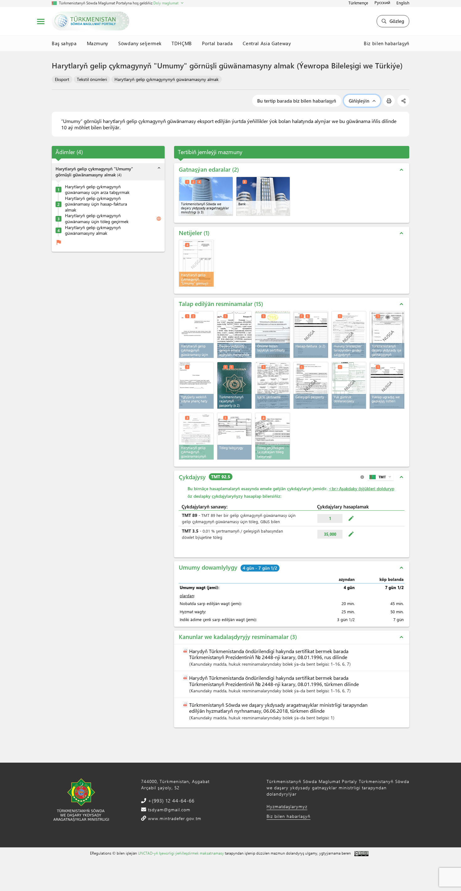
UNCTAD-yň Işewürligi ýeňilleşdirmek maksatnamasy (181, 853)
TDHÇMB (182, 43)
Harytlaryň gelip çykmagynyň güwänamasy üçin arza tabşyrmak (97, 190)
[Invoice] (310, 334)
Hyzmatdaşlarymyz (287, 806)
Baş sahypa (64, 43)
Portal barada (217, 43)
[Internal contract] (272, 385)
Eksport (62, 79)
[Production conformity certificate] (272, 334)
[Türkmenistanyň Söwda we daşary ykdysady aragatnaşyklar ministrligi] (206, 196)
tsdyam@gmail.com (168, 810)
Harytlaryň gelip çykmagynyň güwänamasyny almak (93, 230)
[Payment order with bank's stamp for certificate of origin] (272, 436)
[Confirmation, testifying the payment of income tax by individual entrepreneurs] (349, 334)
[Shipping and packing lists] (387, 385)
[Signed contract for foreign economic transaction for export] (234, 334)
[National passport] (234, 385)
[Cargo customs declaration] (349, 385)
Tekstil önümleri (92, 79)
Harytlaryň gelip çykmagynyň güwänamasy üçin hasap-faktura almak (96, 204)
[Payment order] (234, 436)
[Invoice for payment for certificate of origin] (196, 436)
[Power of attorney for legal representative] (196, 385)
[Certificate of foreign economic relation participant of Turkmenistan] (387, 334)
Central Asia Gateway (267, 43)
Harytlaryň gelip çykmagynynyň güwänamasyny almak (166, 79)
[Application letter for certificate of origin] (196, 334)
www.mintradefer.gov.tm (173, 818)
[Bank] (263, 196)
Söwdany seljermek (140, 43)
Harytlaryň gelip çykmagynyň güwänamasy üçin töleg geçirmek (97, 219)
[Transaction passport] (310, 385)
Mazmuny (98, 43)
